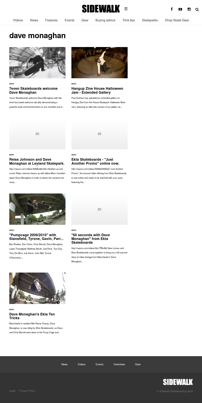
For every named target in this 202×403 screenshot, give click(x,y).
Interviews (119, 364)
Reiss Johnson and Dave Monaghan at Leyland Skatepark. (37, 152)
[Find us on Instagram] (189, 9)
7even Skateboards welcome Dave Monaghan (37, 79)
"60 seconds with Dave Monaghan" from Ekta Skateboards (99, 230)
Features (51, 20)
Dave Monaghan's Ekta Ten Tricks (37, 305)
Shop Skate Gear (177, 20)
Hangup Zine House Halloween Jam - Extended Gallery (99, 79)
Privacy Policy (27, 391)
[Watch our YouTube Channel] (180, 9)
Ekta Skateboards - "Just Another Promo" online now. (99, 152)
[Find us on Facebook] (171, 9)
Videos (18, 20)
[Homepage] (178, 381)
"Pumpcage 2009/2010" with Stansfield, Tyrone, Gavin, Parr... (37, 228)
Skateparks (150, 20)
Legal (12, 391)
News (34, 20)
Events (69, 20)
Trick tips (129, 20)
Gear (84, 20)
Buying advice (105, 20)
